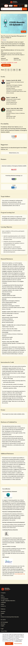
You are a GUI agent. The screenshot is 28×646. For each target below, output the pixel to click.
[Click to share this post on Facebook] (5, 70)
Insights (2, 613)
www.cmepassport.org (20, 573)
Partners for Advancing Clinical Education (10, 616)
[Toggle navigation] (26, 6)
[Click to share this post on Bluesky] (14, 70)
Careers (2, 604)
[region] (14, 639)
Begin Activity (6, 65)
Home (2, 595)
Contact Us (3, 606)
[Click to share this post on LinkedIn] (8, 70)
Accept (9, 643)
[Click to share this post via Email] (19, 70)
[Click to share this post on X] (11, 70)
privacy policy (18, 640)
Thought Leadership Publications (8, 600)
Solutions (3, 597)
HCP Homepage (4, 622)
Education (3, 611)
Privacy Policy (4, 631)
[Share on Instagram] (17, 70)
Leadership (3, 602)
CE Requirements (4, 598)
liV (1, 615)
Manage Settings (18, 643)
